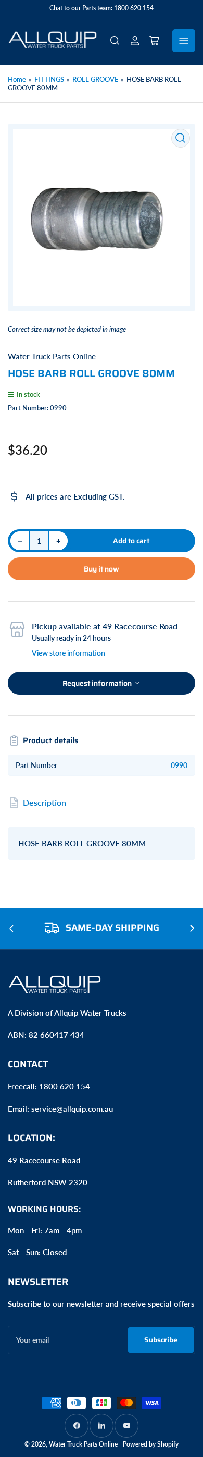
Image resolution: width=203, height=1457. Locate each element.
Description (44, 802)
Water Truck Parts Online (52, 356)
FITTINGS (49, 79)
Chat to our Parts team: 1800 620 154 (101, 8)
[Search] (115, 40)
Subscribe (160, 1339)
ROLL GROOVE (95, 79)
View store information (68, 653)
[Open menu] (183, 40)
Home (17, 79)
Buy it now (101, 569)
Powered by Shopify (151, 1444)
